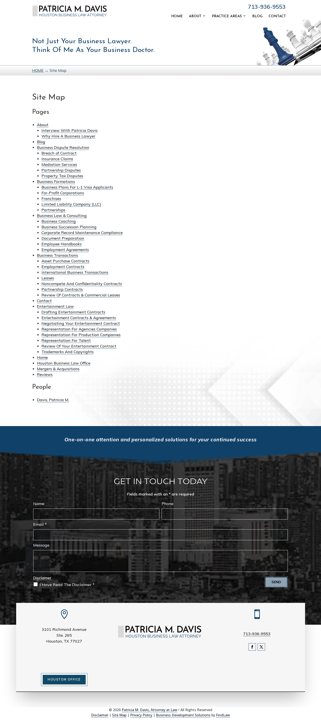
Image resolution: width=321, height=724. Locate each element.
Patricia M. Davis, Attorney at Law (149, 709)
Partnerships (53, 209)
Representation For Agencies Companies (79, 329)
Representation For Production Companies (81, 334)
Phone (167, 503)
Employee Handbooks (61, 243)
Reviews (45, 374)
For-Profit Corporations (62, 192)
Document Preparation (62, 238)
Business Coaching (58, 221)
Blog (257, 16)
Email (40, 524)
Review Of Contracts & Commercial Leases (80, 295)
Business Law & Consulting (62, 215)
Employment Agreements (65, 249)
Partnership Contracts (62, 289)
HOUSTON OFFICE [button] (64, 679)
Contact (277, 16)
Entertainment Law (55, 306)
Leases (47, 277)
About (195, 16)
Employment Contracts (62, 266)
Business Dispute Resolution (63, 147)
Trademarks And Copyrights (67, 351)
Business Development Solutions (183, 715)
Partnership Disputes (61, 170)
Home (177, 16)
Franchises (51, 198)
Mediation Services (59, 164)
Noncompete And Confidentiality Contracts (81, 283)
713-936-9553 (267, 6)
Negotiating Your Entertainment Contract (80, 323)
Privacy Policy (141, 715)
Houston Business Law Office (63, 363)
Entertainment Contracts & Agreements (78, 317)
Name (38, 503)
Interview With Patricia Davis (69, 130)
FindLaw (223, 715)
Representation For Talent (66, 340)
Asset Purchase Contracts (65, 260)
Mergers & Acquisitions (58, 368)
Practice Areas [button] (227, 16)
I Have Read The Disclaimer (67, 584)
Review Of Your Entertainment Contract (78, 346)
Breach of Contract (59, 153)
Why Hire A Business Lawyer (68, 136)
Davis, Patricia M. (53, 399)
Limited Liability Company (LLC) (71, 204)
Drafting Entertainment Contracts (73, 312)
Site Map (119, 715)
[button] (316, 692)
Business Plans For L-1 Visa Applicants (77, 187)
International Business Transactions (74, 272)
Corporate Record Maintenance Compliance (82, 232)
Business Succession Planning (69, 226)
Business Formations (56, 181)
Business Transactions (57, 255)
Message (41, 545)
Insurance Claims (57, 158)
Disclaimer (42, 578)
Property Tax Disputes (62, 175)
